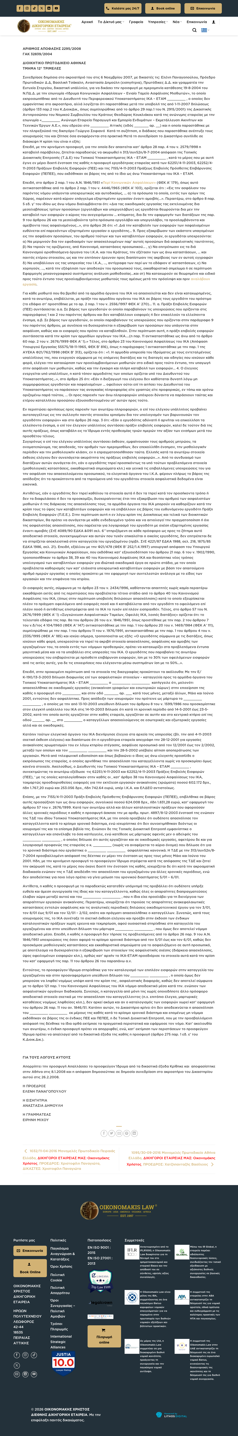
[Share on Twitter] (111, 1133)
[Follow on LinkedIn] (49, 8)
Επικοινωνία (197, 22)
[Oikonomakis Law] (44, 26)
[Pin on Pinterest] (126, 1133)
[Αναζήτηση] (194, 30)
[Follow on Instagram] (27, 8)
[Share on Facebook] (104, 1133)
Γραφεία (136, 22)
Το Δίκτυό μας (110, 22)
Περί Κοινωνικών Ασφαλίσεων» (129, 182)
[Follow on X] (41, 8)
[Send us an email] (17, 1374)
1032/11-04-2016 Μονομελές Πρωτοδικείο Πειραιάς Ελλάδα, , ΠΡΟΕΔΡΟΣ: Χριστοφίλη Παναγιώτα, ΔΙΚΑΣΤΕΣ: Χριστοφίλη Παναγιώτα (69, 1159)
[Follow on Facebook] (20, 8)
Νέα (176, 22)
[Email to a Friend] (119, 1133)
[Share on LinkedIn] (134, 1133)
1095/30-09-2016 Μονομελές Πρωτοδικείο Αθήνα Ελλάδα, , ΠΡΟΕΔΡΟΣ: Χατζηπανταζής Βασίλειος (171, 1158)
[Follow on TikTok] (34, 8)
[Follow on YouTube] (56, 8)
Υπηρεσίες (156, 22)
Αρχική (87, 22)
